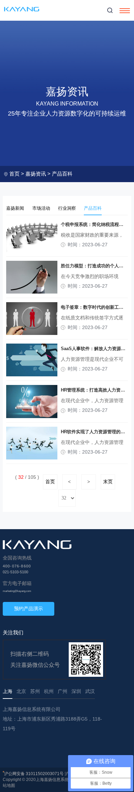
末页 (108, 481)
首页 (14, 174)
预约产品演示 (28, 608)
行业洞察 (67, 208)
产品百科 (62, 174)
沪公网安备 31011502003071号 (34, 773)
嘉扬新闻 (15, 208)
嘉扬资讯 (35, 174)
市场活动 (41, 208)
